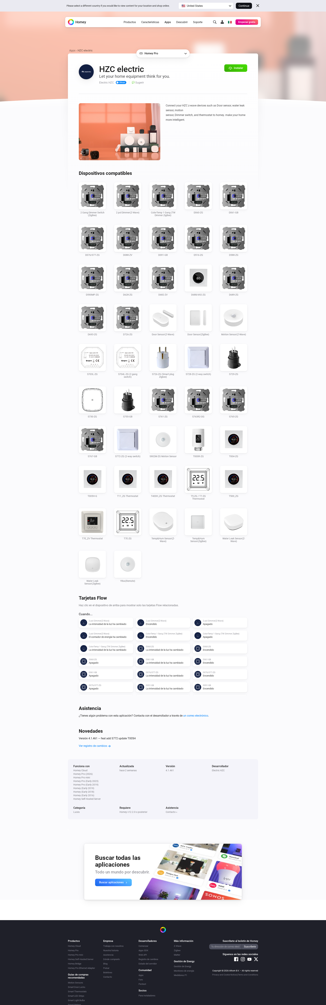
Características (150, 22)
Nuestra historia (111, 950)
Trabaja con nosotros (113, 946)
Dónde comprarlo (111, 959)
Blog (105, 963)
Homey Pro (73, 950)
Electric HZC (218, 770)
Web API (143, 955)
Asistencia (108, 955)
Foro (141, 979)
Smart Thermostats (77, 991)
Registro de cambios (148, 959)
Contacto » (171, 812)
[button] (206, 6)
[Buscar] (215, 22)
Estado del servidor (148, 963)
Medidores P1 (180, 975)
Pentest (142, 984)
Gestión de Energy (182, 966)
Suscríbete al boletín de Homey (240, 941)
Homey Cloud (74, 946)
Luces (76, 812)
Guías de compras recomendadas (78, 976)
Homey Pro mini (75, 955)
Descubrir (182, 22)
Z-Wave (177, 946)
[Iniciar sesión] (222, 22)
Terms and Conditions (248, 975)
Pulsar (106, 968)
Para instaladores (147, 995)
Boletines (107, 972)
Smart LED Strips (76, 996)
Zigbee (177, 950)
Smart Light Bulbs (76, 1000)
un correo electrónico (195, 715)
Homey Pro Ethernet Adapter (81, 968)
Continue (244, 5)
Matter (177, 955)
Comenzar (143, 946)
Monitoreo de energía (184, 971)
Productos (130, 22)
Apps (168, 22)
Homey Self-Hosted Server (80, 959)
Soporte (197, 22)
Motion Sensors (75, 982)
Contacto (107, 977)
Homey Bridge (74, 963)
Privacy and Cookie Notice (224, 975)
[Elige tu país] (230, 22)
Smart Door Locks (76, 987)
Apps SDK (143, 950)
